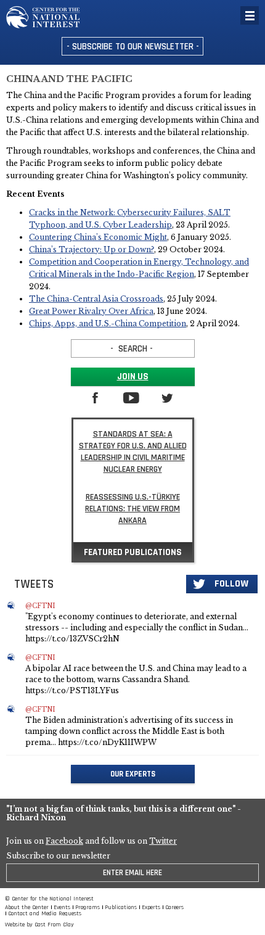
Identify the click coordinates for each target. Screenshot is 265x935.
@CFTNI (40, 606)
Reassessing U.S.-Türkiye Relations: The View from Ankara (132, 509)
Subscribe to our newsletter (58, 856)
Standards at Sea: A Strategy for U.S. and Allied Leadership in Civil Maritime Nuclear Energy (133, 452)
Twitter (163, 841)
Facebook (64, 841)
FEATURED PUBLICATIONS (133, 552)
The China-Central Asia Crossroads (96, 298)
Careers (174, 907)
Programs (87, 907)
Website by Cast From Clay (39, 924)
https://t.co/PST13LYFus (72, 690)
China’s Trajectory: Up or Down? (91, 249)
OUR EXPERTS (132, 774)
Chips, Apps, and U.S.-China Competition (107, 323)
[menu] (249, 15)
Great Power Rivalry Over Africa (91, 311)
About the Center (27, 907)
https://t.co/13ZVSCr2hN (72, 638)
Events (62, 907)
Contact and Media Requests (44, 913)
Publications (121, 907)
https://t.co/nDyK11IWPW (107, 742)
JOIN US (133, 376)
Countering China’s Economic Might (98, 237)
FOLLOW (231, 583)
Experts (151, 907)
